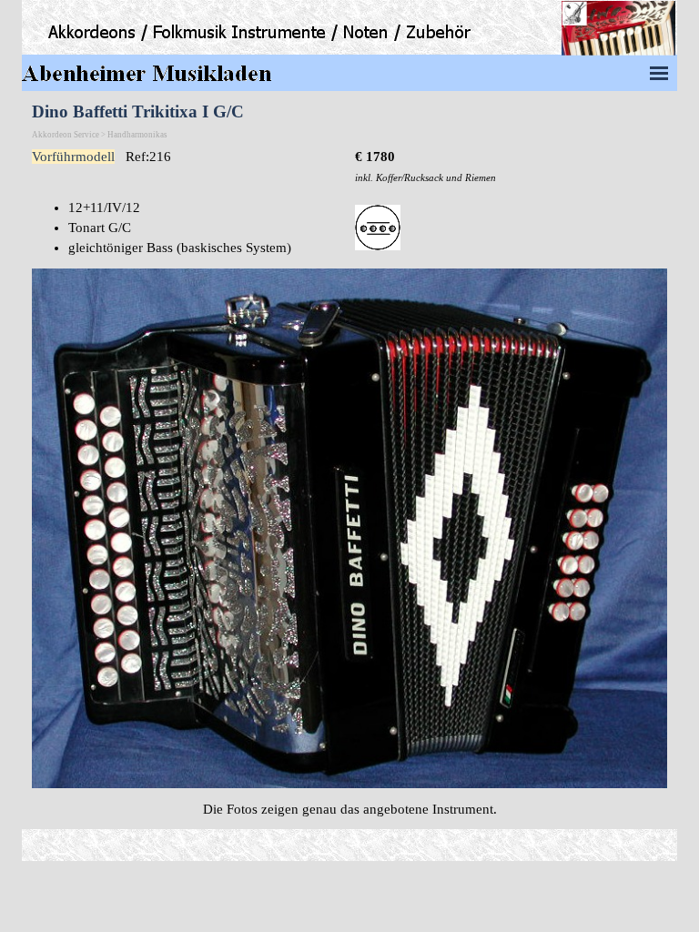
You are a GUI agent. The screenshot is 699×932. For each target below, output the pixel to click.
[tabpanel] (511, 167)
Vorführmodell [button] (73, 156)
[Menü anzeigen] (659, 72)
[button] (349, 268)
